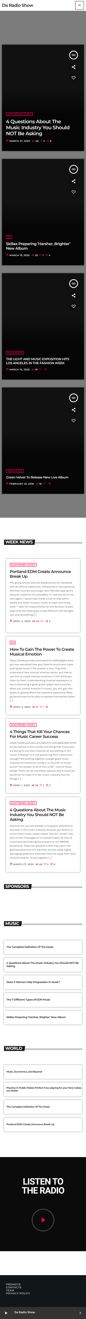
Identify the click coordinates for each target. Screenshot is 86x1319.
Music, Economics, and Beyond (24, 1071)
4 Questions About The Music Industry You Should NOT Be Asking (38, 815)
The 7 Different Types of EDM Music (28, 999)
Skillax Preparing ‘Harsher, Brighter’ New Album (36, 1017)
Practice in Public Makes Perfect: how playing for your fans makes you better (43, 1089)
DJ (12, 642)
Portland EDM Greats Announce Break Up (30, 1124)
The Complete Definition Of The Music (30, 947)
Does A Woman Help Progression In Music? (33, 982)
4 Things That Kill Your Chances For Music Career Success (40, 734)
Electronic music (23, 564)
